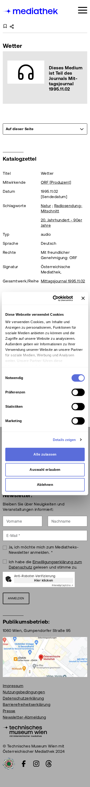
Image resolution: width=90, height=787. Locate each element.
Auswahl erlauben (45, 470)
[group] (45, 129)
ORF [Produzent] (56, 182)
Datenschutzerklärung (23, 698)
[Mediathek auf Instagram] (36, 763)
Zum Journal (45, 77)
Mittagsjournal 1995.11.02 (63, 281)
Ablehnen (45, 485)
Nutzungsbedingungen (24, 692)
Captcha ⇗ (62, 585)
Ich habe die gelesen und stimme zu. (45, 565)
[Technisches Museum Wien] (25, 730)
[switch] (78, 392)
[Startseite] (31, 11)
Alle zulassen (44, 454)
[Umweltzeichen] (9, 763)
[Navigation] (82, 10)
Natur (46, 205)
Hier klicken (43, 580)
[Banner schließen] (83, 298)
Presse (9, 711)
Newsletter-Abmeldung (24, 717)
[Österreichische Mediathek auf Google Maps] (45, 656)
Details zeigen (64, 440)
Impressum (13, 685)
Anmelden (16, 598)
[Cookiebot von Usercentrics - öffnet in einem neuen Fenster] (54, 298)
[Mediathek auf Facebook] (23, 763)
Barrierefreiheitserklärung (26, 704)
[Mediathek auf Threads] (48, 763)
